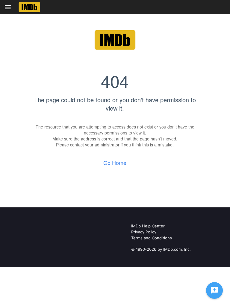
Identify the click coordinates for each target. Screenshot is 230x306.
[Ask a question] (214, 290)
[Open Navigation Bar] (9, 7)
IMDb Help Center (148, 226)
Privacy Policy (143, 232)
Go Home (114, 162)
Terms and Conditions (151, 237)
